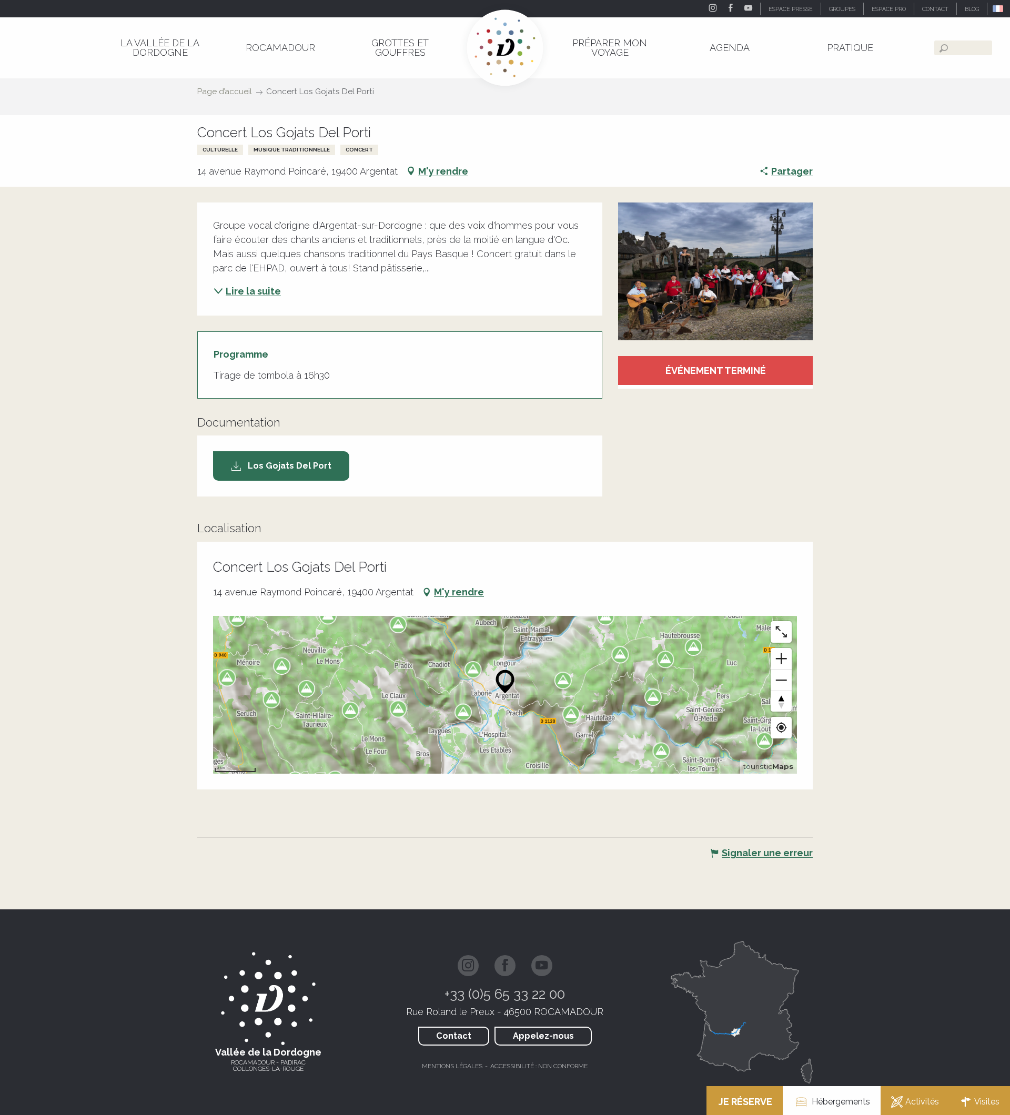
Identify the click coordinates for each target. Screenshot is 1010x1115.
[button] (998, 8)
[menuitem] (160, 47)
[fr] (998, 8)
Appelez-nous (543, 1036)
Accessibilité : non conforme (539, 1066)
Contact (453, 1036)
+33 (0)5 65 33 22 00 (505, 994)
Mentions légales (452, 1066)
